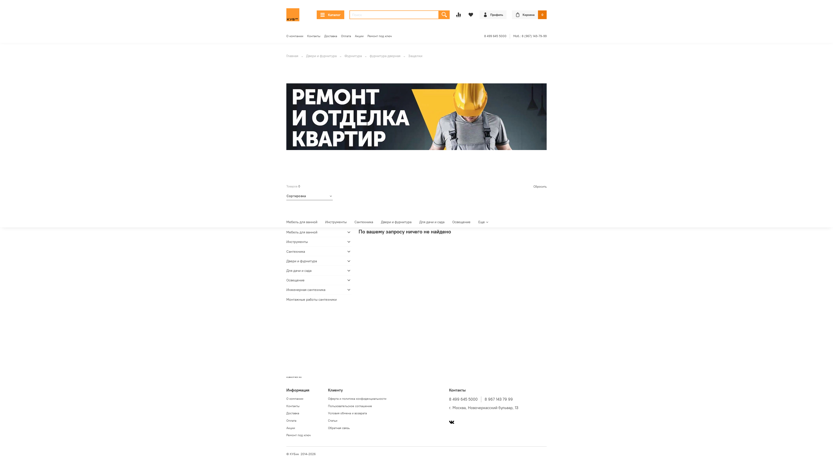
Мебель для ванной (301, 222)
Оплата (346, 36)
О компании (294, 36)
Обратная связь (339, 428)
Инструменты (336, 222)
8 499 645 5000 (495, 36)
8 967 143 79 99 (499, 399)
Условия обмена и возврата (347, 413)
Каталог (334, 15)
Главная (292, 56)
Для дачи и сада (431, 222)
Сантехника (363, 222)
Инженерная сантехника (305, 289)
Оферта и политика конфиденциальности (357, 399)
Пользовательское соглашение (350, 406)
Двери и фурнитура (321, 56)
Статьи (332, 421)
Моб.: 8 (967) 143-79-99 (530, 36)
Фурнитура (353, 56)
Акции (359, 36)
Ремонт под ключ (379, 36)
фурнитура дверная (385, 56)
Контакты (313, 36)
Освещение (461, 222)
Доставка (330, 36)
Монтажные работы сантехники (311, 299)
